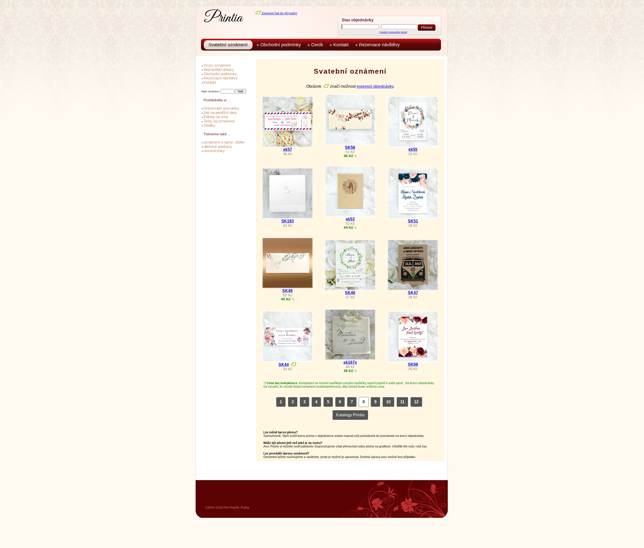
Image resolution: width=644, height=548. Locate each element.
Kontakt (210, 82)
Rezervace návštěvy (221, 78)
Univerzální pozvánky (221, 108)
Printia (223, 18)
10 (388, 402)
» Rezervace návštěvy (378, 44)
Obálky (209, 125)
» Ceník (316, 44)
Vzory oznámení (217, 65)
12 (416, 402)
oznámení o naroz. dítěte (224, 142)
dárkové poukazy (218, 146)
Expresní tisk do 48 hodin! (279, 13)
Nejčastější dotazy (219, 69)
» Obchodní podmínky (280, 44)
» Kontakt (340, 44)
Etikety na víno (216, 117)
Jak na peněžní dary (220, 112)
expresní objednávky (375, 86)
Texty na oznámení (219, 121)
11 (402, 402)
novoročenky (214, 151)
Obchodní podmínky (220, 74)
